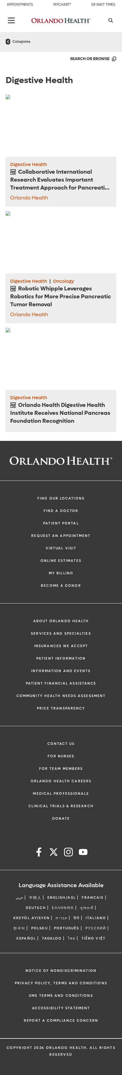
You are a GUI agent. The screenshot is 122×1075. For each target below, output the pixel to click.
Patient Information (61, 658)
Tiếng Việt (93, 938)
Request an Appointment (61, 536)
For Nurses (61, 756)
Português (66, 928)
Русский (95, 928)
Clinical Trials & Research (61, 806)
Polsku (39, 928)
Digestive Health (28, 164)
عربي (19, 897)
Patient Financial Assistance (61, 683)
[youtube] (83, 853)
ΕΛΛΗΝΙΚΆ (63, 908)
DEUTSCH (36, 908)
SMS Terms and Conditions (61, 995)
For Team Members (61, 768)
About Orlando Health (61, 621)
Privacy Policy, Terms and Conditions (61, 983)
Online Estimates (61, 560)
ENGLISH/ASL (61, 897)
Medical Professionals (61, 793)
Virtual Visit (61, 548)
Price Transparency (61, 708)
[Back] (11, 20)
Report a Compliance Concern (61, 1020)
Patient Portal (61, 523)
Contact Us (61, 744)
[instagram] (68, 853)
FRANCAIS (93, 897)
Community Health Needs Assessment (61, 696)
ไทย (71, 938)
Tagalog (52, 938)
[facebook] (38, 853)
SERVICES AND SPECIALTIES (61, 633)
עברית (62, 918)
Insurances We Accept (61, 646)
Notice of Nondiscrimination (61, 970)
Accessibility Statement (61, 1008)
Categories (21, 41)
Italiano (96, 918)
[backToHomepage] (8, 41)
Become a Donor (61, 585)
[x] (53, 853)
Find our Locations (61, 498)
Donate (61, 818)
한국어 (19, 928)
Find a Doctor (61, 511)
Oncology (63, 281)
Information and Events (61, 671)
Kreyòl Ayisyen (31, 918)
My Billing (61, 573)
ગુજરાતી (87, 908)
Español (26, 938)
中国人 (35, 897)
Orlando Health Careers (61, 781)
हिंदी (76, 918)
